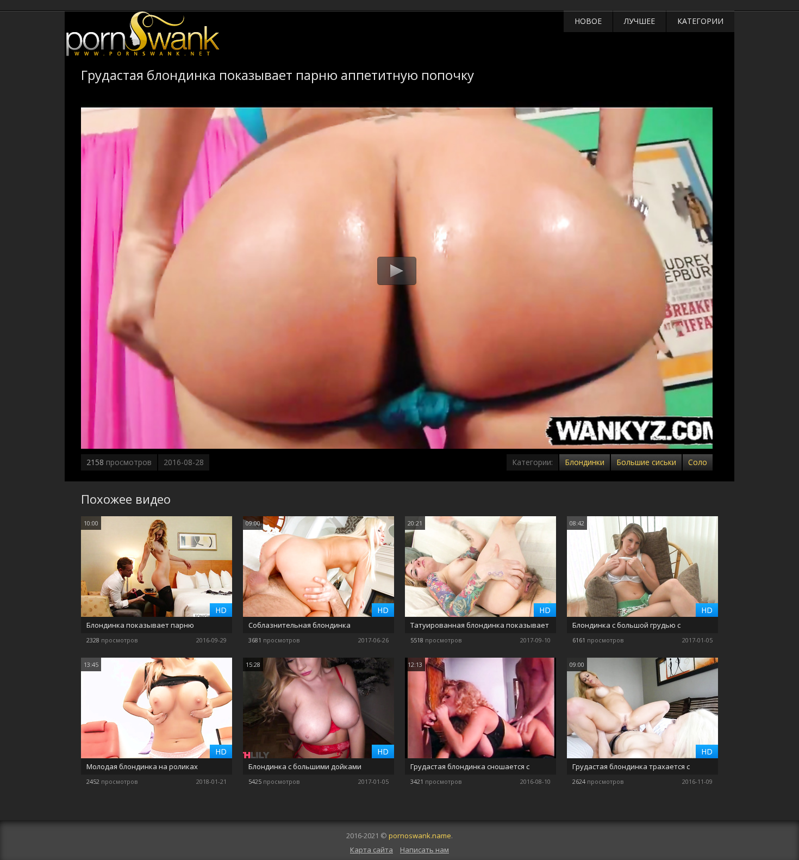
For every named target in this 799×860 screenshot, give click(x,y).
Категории (700, 21)
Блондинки (584, 462)
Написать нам (424, 850)
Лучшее (639, 21)
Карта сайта (371, 850)
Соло (697, 462)
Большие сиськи (646, 462)
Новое (588, 21)
